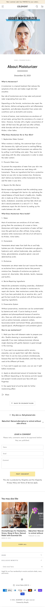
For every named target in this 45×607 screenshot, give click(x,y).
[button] (37, 6)
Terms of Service (27, 483)
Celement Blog (24, 60)
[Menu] (2, 6)
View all (22, 544)
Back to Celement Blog (24, 403)
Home (16, 60)
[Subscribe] (42, 566)
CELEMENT (19, 600)
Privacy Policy (12, 483)
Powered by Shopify (22, 602)
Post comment (22, 474)
